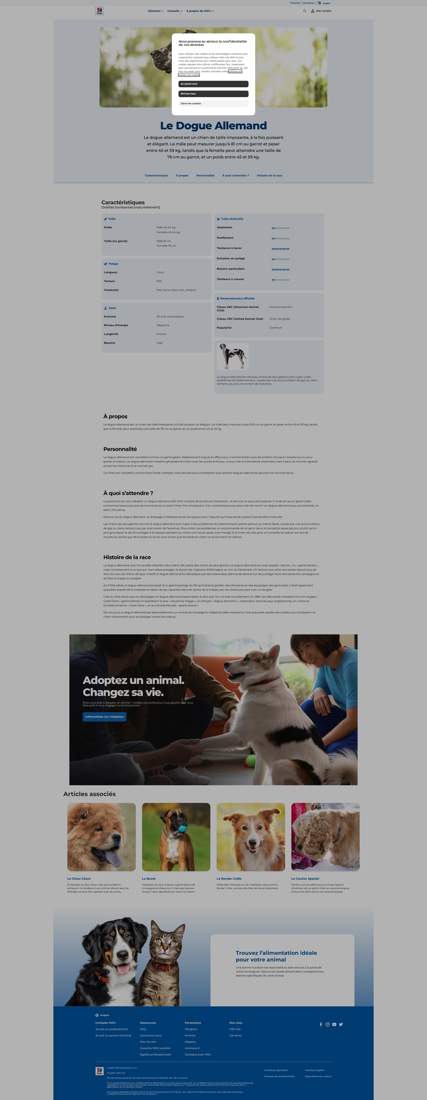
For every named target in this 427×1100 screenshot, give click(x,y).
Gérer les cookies (190, 103)
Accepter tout (188, 84)
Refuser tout (187, 94)
